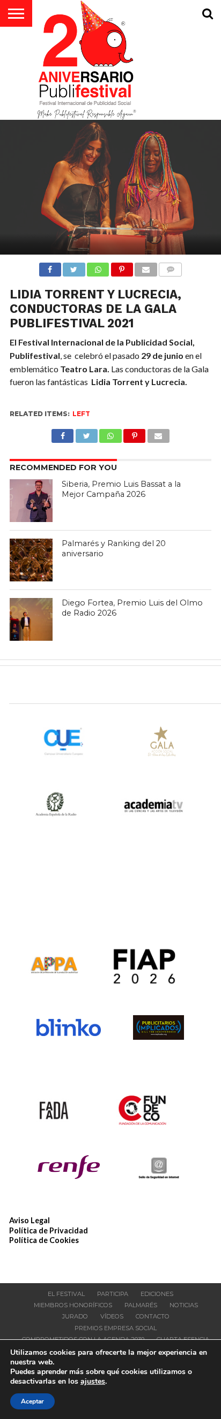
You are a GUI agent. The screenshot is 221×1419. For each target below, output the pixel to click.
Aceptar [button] (32, 1401)
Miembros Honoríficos (73, 1305)
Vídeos (111, 1316)
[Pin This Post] (121, 267)
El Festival (66, 1294)
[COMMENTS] (170, 267)
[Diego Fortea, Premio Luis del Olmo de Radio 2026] (31, 619)
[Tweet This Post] (74, 267)
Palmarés (140, 1305)
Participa (112, 1294)
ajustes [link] (92, 1381)
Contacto (153, 1316)
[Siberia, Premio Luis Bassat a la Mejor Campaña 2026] (31, 500)
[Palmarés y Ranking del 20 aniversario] (31, 560)
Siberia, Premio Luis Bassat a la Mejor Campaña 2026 (121, 489)
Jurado (75, 1316)
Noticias (184, 1305)
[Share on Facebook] (50, 267)
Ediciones (157, 1294)
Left (81, 414)
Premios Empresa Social (116, 1328)
